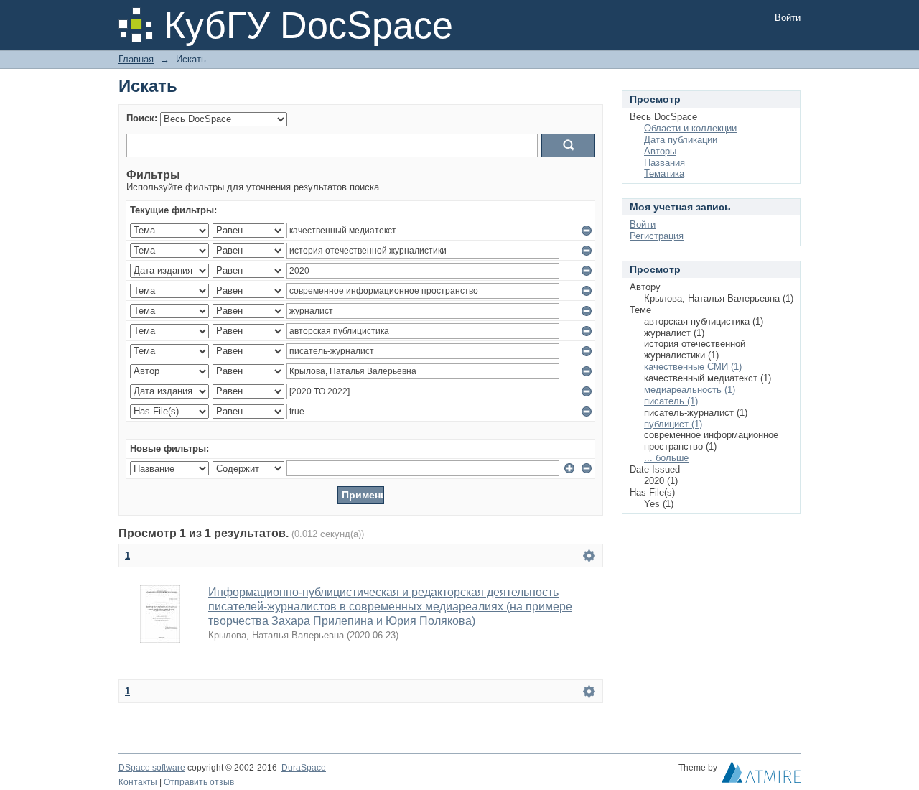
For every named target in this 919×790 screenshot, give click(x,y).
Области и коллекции (690, 128)
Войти (788, 17)
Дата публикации (680, 139)
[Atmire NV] (761, 776)
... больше (666, 457)
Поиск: (141, 118)
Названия (664, 162)
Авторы (660, 151)
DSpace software (151, 768)
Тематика (664, 173)
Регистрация (657, 236)
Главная (136, 59)
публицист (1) (673, 424)
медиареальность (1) (689, 389)
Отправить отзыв (199, 782)
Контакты (137, 782)
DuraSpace (303, 768)
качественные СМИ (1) (693, 366)
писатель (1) (671, 401)
